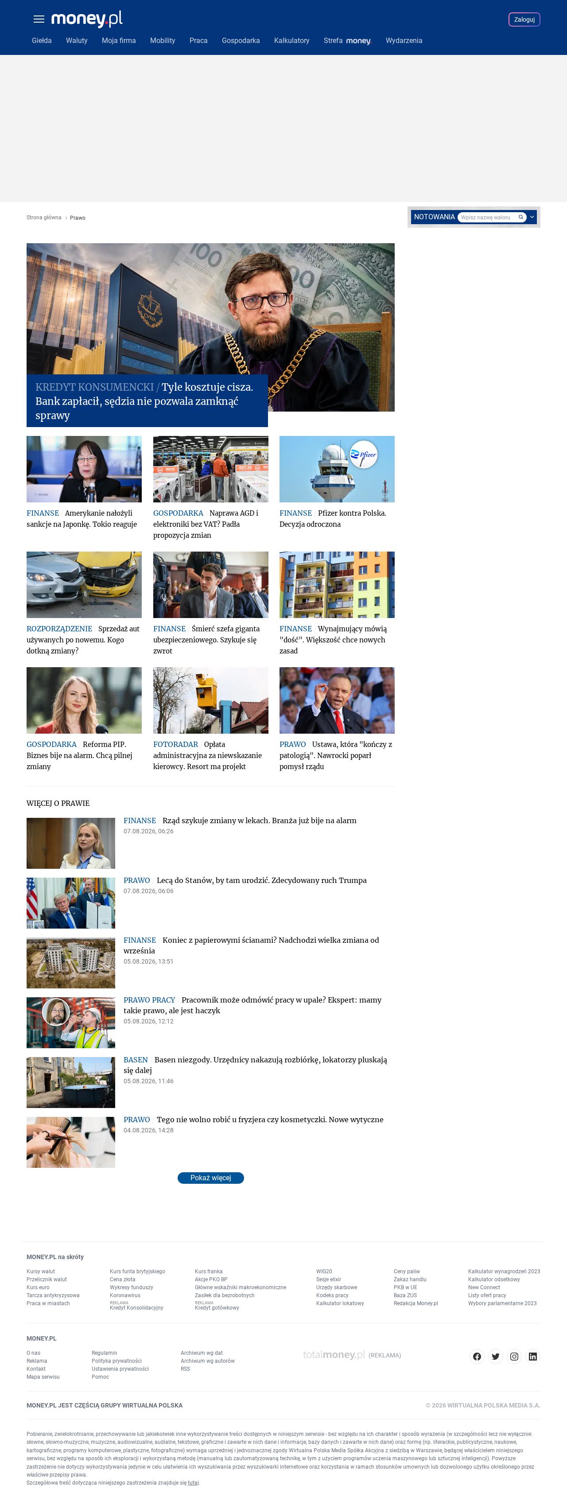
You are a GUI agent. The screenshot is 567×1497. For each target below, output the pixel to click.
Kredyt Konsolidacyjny (136, 1308)
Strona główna (44, 218)
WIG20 (324, 1271)
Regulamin (104, 1353)
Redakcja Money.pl (416, 1303)
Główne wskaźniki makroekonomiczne (240, 1287)
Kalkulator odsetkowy (494, 1279)
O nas (33, 1353)
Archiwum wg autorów (208, 1361)
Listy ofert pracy (487, 1295)
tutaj (193, 1483)
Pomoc (100, 1377)
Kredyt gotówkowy (217, 1308)
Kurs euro (38, 1287)
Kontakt (36, 1369)
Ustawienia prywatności (120, 1369)
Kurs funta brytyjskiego (137, 1271)
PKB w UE (405, 1287)
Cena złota (123, 1279)
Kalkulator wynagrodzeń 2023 (504, 1271)
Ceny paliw (407, 1271)
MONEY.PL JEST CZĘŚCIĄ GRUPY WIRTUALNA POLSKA (105, 1405)
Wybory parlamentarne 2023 (502, 1303)
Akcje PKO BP (211, 1279)
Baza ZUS (405, 1295)
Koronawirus (125, 1295)
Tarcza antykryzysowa (53, 1295)
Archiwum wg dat (202, 1353)
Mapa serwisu (43, 1377)
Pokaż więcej (210, 1178)
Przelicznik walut (47, 1279)
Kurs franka (209, 1271)
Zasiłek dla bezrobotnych (225, 1295)
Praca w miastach (48, 1303)
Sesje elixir (328, 1279)
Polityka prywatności (117, 1361)
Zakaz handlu (410, 1279)
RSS (185, 1369)
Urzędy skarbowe (336, 1287)
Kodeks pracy (332, 1295)
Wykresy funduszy (131, 1287)
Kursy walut (41, 1271)
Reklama (37, 1361)
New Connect (484, 1287)
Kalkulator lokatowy (340, 1303)
